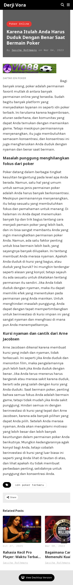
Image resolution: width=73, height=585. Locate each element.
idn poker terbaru (29, 485)
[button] (68, 4)
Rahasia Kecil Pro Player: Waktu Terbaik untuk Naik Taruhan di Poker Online (21, 554)
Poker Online (19, 24)
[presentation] (64, 540)
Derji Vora (15, 5)
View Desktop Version (38, 577)
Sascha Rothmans (24, 50)
